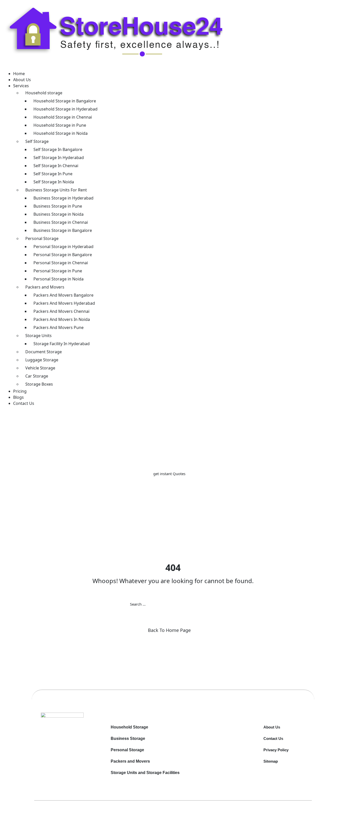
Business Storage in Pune (57, 206)
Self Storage (37, 141)
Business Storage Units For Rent (56, 190)
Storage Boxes (39, 384)
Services (21, 86)
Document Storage (43, 352)
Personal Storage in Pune (57, 271)
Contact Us (23, 403)
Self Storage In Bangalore (57, 149)
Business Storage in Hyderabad (63, 198)
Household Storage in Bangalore (64, 101)
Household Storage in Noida (60, 133)
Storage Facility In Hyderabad (61, 343)
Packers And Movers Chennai (61, 311)
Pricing (20, 391)
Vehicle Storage (40, 368)
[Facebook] (70, 735)
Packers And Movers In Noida (61, 319)
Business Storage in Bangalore (62, 230)
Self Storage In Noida (53, 182)
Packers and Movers (44, 287)
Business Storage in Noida (58, 214)
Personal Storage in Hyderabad (63, 246)
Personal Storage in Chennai (60, 263)
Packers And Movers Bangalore (63, 295)
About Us (22, 79)
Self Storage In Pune (52, 173)
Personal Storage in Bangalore (62, 254)
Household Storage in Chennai (62, 117)
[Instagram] (72, 735)
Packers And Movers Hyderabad (64, 303)
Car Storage (36, 376)
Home (19, 73)
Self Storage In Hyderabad (58, 157)
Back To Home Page (169, 630)
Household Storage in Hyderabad (65, 109)
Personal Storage (42, 238)
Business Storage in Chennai (60, 222)
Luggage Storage (41, 360)
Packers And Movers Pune (58, 327)
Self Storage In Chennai (55, 165)
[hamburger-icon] (14, 67)
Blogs (18, 397)
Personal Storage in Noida (58, 279)
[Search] (216, 604)
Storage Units (38, 335)
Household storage (43, 93)
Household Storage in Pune (59, 125)
